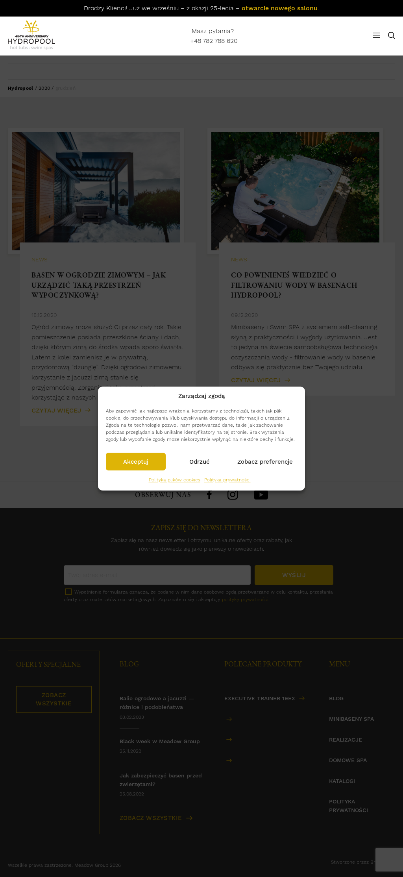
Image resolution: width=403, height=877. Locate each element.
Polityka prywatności (227, 480)
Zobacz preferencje (265, 461)
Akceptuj (135, 461)
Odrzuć (199, 461)
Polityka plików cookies (174, 480)
